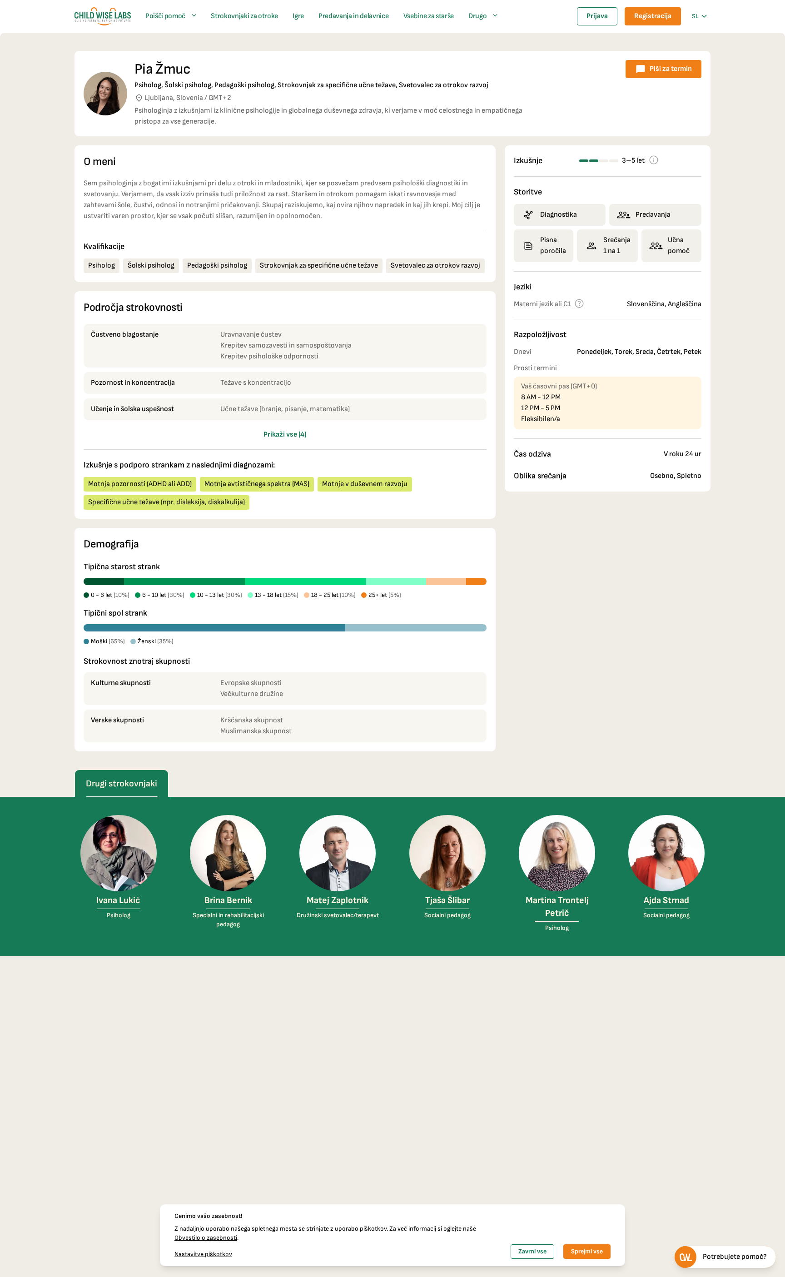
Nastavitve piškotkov (203, 1254)
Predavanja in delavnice (353, 16)
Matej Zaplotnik (337, 900)
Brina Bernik (228, 900)
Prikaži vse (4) (284, 434)
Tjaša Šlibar (447, 900)
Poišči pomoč (165, 16)
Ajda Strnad (666, 900)
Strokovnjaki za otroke (244, 16)
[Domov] (103, 16)
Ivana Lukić (118, 900)
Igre (298, 16)
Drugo (477, 16)
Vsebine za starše (428, 16)
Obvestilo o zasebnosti (205, 1238)
